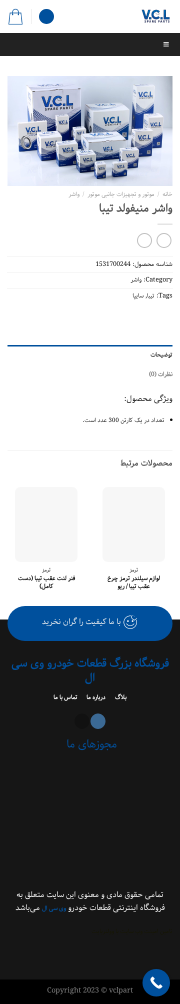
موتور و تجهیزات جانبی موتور (121, 194)
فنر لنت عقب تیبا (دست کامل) (46, 582)
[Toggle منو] (90, 44)
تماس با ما (66, 697)
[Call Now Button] (156, 982)
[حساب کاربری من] (46, 16)
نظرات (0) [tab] (160, 374)
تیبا (150, 295)
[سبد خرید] (16, 17)
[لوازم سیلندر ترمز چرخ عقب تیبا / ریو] (133, 524)
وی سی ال (54, 908)
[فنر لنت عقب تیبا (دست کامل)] (46, 524)
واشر (74, 194)
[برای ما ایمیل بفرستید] (82, 721)
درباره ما (95, 697)
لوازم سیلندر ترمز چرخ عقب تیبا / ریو (134, 582)
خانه (167, 194)
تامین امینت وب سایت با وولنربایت (132, 931)
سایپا (138, 295)
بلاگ (120, 697)
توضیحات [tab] (161, 355)
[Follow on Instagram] (98, 721)
